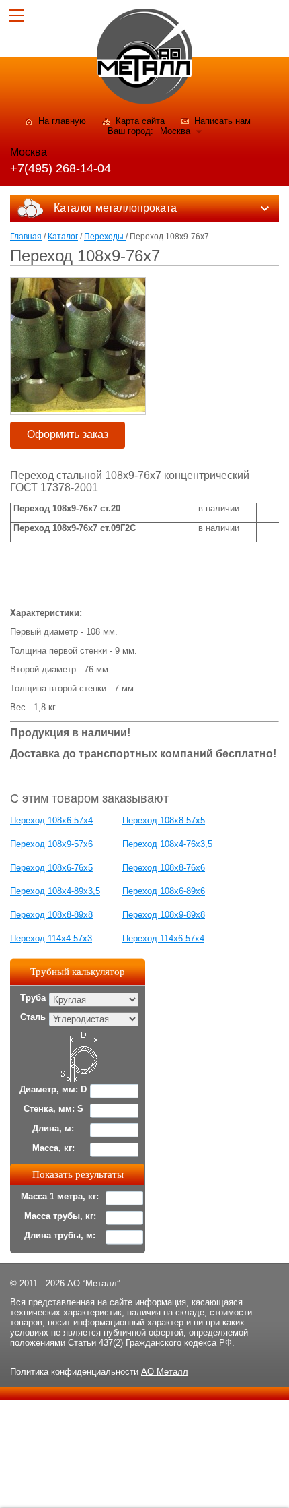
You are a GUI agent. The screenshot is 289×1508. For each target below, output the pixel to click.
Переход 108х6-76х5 (51, 867)
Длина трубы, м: (59, 1235)
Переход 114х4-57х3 (51, 938)
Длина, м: (53, 1128)
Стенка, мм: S (53, 1109)
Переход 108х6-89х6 (163, 891)
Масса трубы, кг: (60, 1216)
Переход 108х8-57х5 (163, 820)
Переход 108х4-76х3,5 (167, 844)
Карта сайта (140, 121)
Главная (26, 236)
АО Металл (164, 1371)
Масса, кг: (53, 1148)
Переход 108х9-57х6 (51, 844)
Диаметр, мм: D (53, 1089)
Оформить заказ (67, 434)
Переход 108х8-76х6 (163, 867)
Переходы (105, 236)
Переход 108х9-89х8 (163, 915)
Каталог (63, 236)
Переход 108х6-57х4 (51, 820)
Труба (33, 998)
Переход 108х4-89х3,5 (55, 891)
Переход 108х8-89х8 (51, 915)
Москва (175, 131)
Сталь (33, 1017)
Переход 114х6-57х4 (163, 938)
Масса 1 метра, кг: (60, 1196)
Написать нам (222, 121)
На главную (62, 121)
